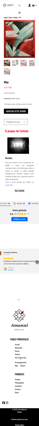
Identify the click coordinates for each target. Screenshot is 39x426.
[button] (1, 262)
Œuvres (10, 17)
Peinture (16, 17)
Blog (16, 366)
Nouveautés (18, 348)
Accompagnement (20, 363)
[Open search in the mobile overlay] (19, 5)
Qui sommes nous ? (20, 358)
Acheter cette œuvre (16, 111)
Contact (22, 366)
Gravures (18, 389)
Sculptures (18, 386)
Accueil (5, 17)
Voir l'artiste (19, 190)
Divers (17, 393)
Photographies (19, 383)
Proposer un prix (13, 122)
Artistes (17, 355)
